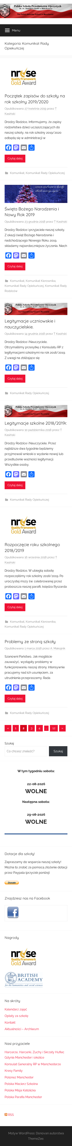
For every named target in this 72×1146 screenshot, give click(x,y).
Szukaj (9, 743)
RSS (10, 1115)
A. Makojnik (57, 648)
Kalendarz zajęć (16, 1009)
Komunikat (17, 173)
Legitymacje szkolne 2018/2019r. (36, 423)
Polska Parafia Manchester (23, 1097)
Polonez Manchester (19, 1077)
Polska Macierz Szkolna (21, 1084)
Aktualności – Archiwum (22, 1029)
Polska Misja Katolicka (20, 1090)
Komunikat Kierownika (40, 281)
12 (53, 728)
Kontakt (10, 1022)
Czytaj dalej (14, 158)
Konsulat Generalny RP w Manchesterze (33, 1064)
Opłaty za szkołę (16, 1016)
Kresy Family (14, 1070)
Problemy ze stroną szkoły (30, 641)
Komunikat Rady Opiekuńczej (45, 173)
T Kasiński (60, 221)
